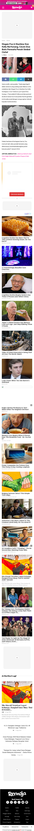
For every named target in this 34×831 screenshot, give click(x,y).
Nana (4, 55)
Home (3, 40)
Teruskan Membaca (16, 194)
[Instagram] (11, 802)
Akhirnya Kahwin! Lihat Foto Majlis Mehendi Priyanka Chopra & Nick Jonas (16, 156)
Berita (8, 40)
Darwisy (13, 755)
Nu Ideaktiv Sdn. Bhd (15, 829)
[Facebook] (7, 802)
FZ (13, 730)
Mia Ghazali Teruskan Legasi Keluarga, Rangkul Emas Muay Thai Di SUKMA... (17, 707)
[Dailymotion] (26, 802)
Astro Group (29, 829)
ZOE (3, 712)
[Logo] (17, 7)
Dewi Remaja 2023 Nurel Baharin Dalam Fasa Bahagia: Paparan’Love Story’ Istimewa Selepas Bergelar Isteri (17, 739)
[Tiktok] (19, 802)
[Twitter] (15, 802)
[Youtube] (22, 802)
